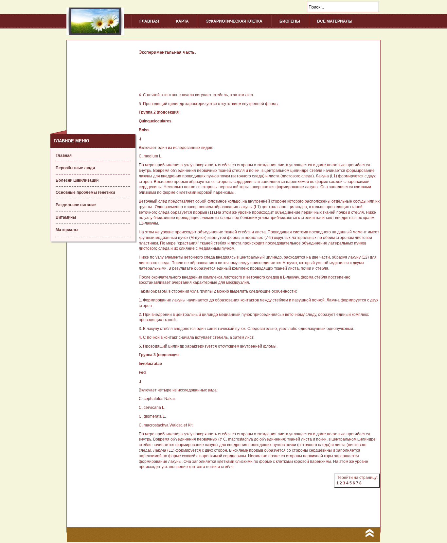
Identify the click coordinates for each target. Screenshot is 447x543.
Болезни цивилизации (77, 180)
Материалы (67, 229)
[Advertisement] (93, 81)
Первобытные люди (75, 168)
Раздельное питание (76, 205)
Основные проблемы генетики (85, 192)
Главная (149, 21)
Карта (182, 21)
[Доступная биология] (95, 33)
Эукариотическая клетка (234, 21)
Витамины (66, 217)
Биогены (289, 21)
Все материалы (334, 21)
